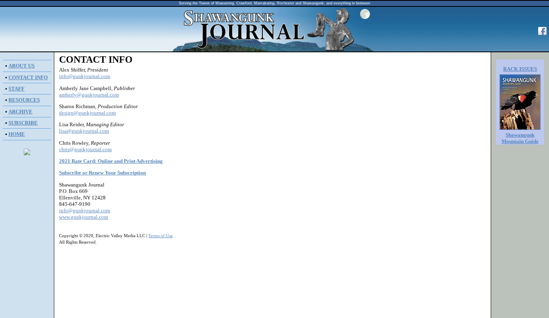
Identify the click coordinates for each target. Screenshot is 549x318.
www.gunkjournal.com (83, 217)
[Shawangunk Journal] (542, 35)
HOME (16, 134)
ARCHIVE (20, 112)
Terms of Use (160, 236)
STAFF (16, 89)
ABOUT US (21, 66)
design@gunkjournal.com (87, 113)
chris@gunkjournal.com (85, 149)
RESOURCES (24, 100)
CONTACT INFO (28, 77)
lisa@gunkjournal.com (84, 131)
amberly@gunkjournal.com (89, 95)
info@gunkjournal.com (84, 76)
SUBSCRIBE (23, 123)
